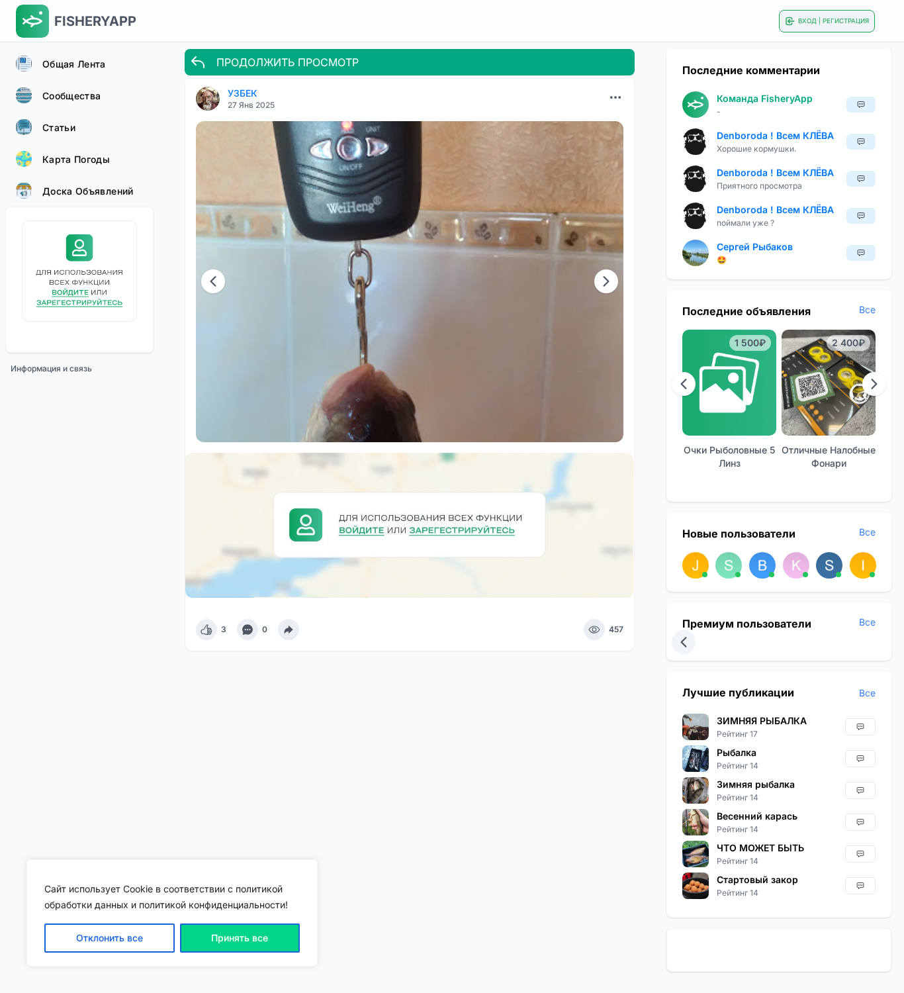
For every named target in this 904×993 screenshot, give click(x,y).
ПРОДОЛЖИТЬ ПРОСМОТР (287, 62)
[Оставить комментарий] (247, 629)
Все (867, 309)
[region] (172, 913)
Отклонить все (109, 937)
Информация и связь (51, 368)
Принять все (239, 937)
